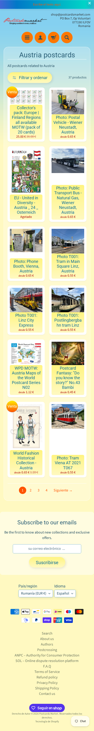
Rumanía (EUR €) (33, 593)
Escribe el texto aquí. (47, 4)
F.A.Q (47, 666)
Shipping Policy (47, 688)
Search (47, 633)
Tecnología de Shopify (47, 721)
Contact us (47, 693)
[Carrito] (53, 37)
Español (63, 593)
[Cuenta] (40, 37)
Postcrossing (47, 649)
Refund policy (47, 677)
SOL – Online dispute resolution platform (47, 660)
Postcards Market (48, 713)
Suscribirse (47, 562)
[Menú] (27, 37)
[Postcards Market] (25, 20)
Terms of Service (47, 671)
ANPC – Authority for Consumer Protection (47, 655)
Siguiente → (63, 490)
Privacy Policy (47, 682)
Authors (47, 644)
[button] (30, 77)
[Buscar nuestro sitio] (67, 37)
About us (47, 638)
